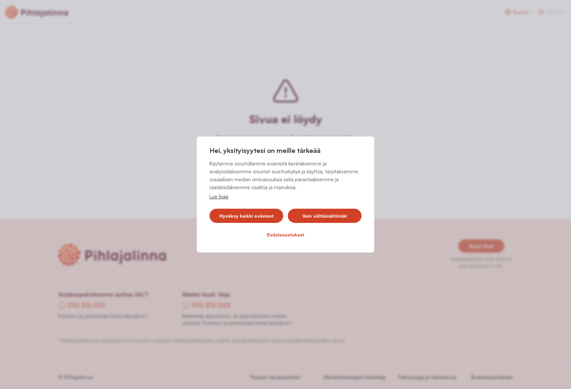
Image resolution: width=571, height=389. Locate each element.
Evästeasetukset (285, 234)
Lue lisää (218, 197)
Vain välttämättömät (324, 216)
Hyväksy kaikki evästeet (246, 216)
